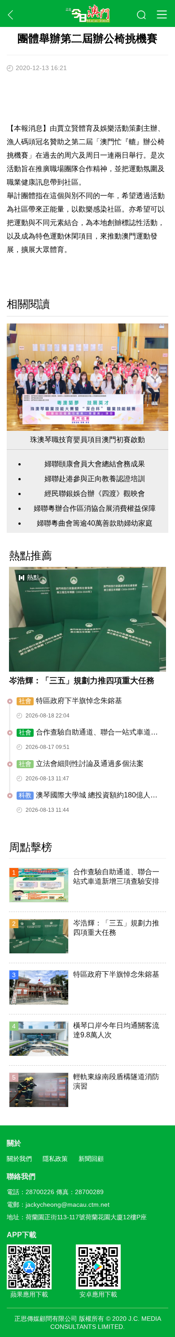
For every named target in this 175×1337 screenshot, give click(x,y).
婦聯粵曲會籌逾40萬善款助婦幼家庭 (95, 523)
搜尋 (142, 15)
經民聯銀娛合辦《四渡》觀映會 (94, 493)
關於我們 (19, 1158)
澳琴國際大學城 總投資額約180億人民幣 (87, 795)
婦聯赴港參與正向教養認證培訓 (94, 479)
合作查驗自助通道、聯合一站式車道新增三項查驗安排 (87, 732)
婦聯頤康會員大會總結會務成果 (94, 464)
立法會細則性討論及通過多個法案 (81, 763)
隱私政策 (55, 1158)
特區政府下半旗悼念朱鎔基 (70, 700)
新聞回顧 (91, 1158)
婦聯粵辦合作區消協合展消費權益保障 (95, 508)
